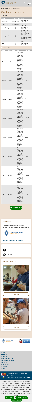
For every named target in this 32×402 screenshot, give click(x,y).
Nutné (5, 15)
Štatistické (6, 48)
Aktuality (4, 354)
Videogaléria (5, 364)
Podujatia (4, 356)
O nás (3, 352)
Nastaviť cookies (16, 400)
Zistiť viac (16, 294)
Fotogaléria (4, 362)
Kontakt (3, 368)
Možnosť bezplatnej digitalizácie (13, 240)
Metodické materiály (7, 360)
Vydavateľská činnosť (8, 358)
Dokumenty (4, 366)
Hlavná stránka (4, 8)
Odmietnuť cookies (21, 397)
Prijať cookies (9, 397)
